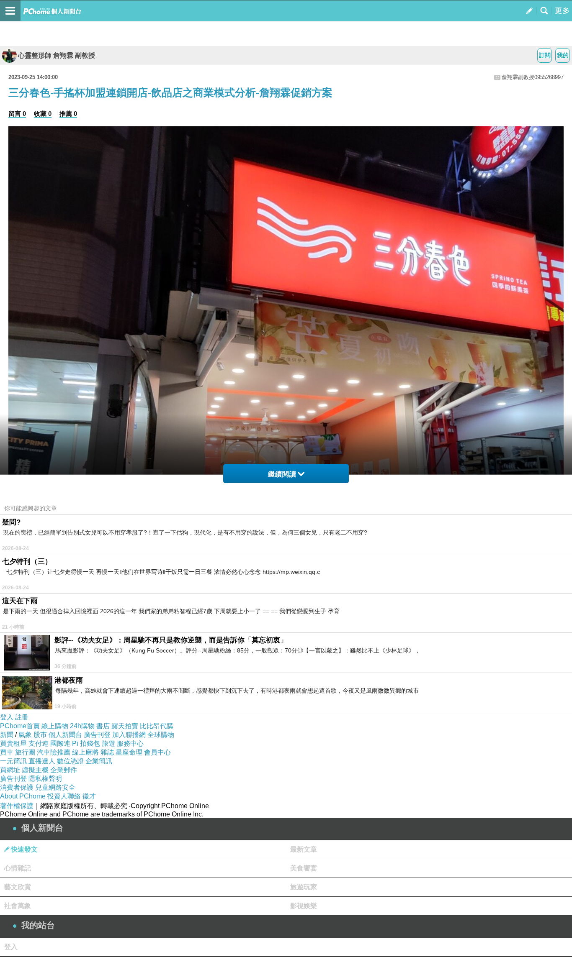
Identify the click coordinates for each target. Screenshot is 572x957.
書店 (103, 725)
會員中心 (157, 752)
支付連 (38, 743)
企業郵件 (63, 769)
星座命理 (129, 752)
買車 (6, 752)
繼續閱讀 (282, 474)
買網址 (10, 769)
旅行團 (25, 752)
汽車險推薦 (53, 752)
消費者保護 (16, 787)
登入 (6, 717)
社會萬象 (17, 905)
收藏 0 (43, 113)
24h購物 (82, 725)
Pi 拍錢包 (86, 743)
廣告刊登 (97, 734)
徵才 (89, 796)
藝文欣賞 (17, 886)
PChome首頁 (20, 725)
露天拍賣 (124, 725)
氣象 (25, 734)
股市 (40, 734)
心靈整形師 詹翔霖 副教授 (56, 55)
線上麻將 (85, 752)
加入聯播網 (129, 734)
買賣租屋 (13, 743)
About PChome (23, 796)
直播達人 (41, 761)
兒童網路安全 (55, 787)
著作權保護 (16, 805)
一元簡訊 (13, 761)
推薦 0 (68, 113)
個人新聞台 (65, 734)
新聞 (6, 734)
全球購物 (160, 734)
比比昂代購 (156, 725)
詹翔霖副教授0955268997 (533, 77)
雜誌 (107, 752)
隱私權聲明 (45, 778)
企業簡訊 (98, 761)
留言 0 (17, 113)
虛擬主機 (35, 769)
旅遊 (108, 743)
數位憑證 (70, 761)
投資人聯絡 (64, 796)
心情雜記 (17, 868)
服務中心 (130, 743)
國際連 (60, 743)
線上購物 (54, 725)
